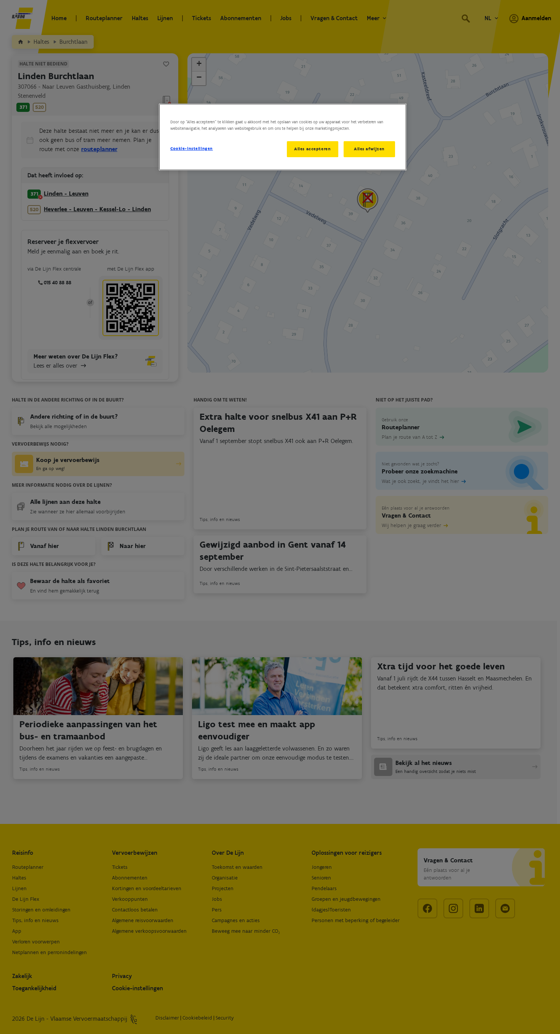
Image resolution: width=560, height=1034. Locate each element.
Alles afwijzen (369, 148)
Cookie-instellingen (191, 148)
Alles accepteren (312, 148)
